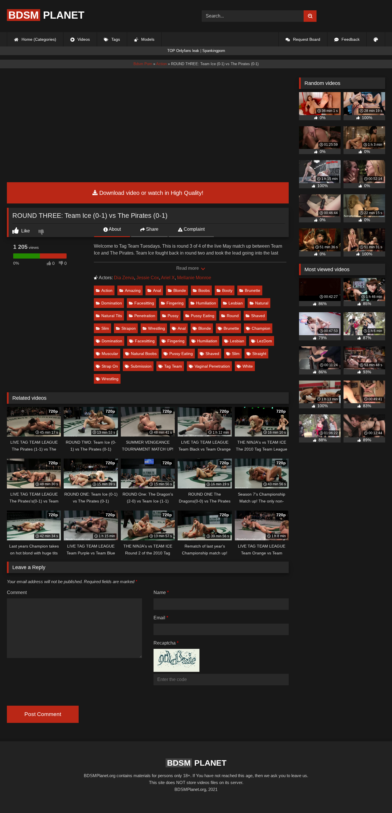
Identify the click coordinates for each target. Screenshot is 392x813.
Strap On (110, 366)
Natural (261, 303)
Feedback (350, 39)
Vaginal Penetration (212, 366)
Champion (261, 328)
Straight (259, 353)
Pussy (173, 315)
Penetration (144, 315)
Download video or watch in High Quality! (150, 193)
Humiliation (206, 303)
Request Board (306, 39)
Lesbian (235, 303)
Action (106, 290)
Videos (83, 39)
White (247, 366)
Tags (115, 39)
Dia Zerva (124, 277)
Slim (105, 328)
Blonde (179, 290)
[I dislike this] (41, 233)
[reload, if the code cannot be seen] (176, 670)
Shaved (258, 315)
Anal (157, 290)
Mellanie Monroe (194, 277)
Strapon (128, 328)
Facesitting (144, 303)
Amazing (133, 290)
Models (147, 39)
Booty (227, 290)
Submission (141, 366)
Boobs (204, 290)
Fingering (175, 303)
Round (233, 315)
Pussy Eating (202, 315)
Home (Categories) (38, 39)
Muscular (110, 353)
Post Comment (42, 714)
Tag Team (173, 366)
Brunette (252, 290)
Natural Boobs (144, 353)
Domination (111, 303)
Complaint (194, 229)
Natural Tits (111, 315)
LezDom (264, 341)
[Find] (310, 16)
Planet (46, 15)
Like (25, 230)
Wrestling (156, 328)
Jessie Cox (147, 277)
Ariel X (168, 277)
